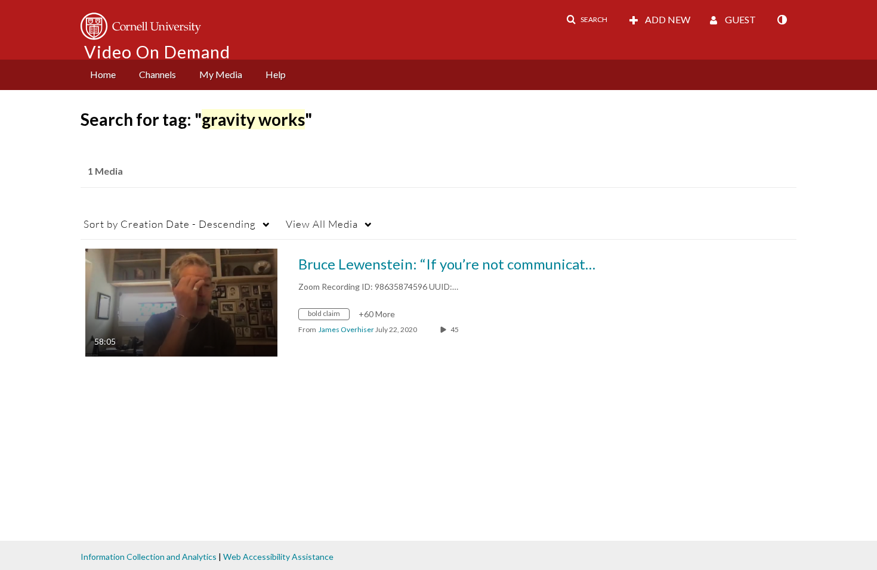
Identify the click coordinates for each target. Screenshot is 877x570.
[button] (586, 19)
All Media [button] (322, 224)
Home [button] (103, 74)
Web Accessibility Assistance (278, 557)
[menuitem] (103, 75)
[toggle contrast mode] (781, 19)
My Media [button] (220, 74)
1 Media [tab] (105, 170)
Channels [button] (157, 74)
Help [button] (275, 74)
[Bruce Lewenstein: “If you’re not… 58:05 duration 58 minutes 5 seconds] (181, 301)
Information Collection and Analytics (149, 557)
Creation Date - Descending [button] (170, 224)
